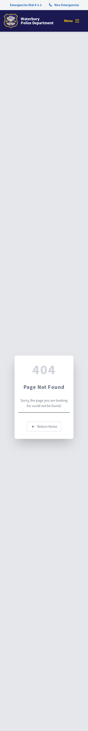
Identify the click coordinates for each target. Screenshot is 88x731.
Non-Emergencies (66, 5)
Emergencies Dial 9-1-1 (26, 5)
